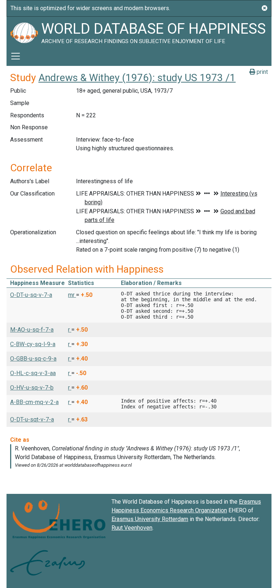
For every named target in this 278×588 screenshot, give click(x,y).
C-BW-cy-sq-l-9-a (32, 344)
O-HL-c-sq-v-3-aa (33, 373)
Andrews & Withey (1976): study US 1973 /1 (137, 78)
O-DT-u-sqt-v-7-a (32, 419)
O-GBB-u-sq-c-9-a (33, 358)
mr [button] (72, 294)
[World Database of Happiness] (24, 31)
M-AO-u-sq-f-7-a (32, 329)
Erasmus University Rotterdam (149, 519)
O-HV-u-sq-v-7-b (32, 387)
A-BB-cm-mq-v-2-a (34, 402)
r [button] (69, 329)
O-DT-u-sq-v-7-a (31, 294)
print (261, 71)
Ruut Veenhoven (131, 527)
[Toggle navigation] (15, 56)
